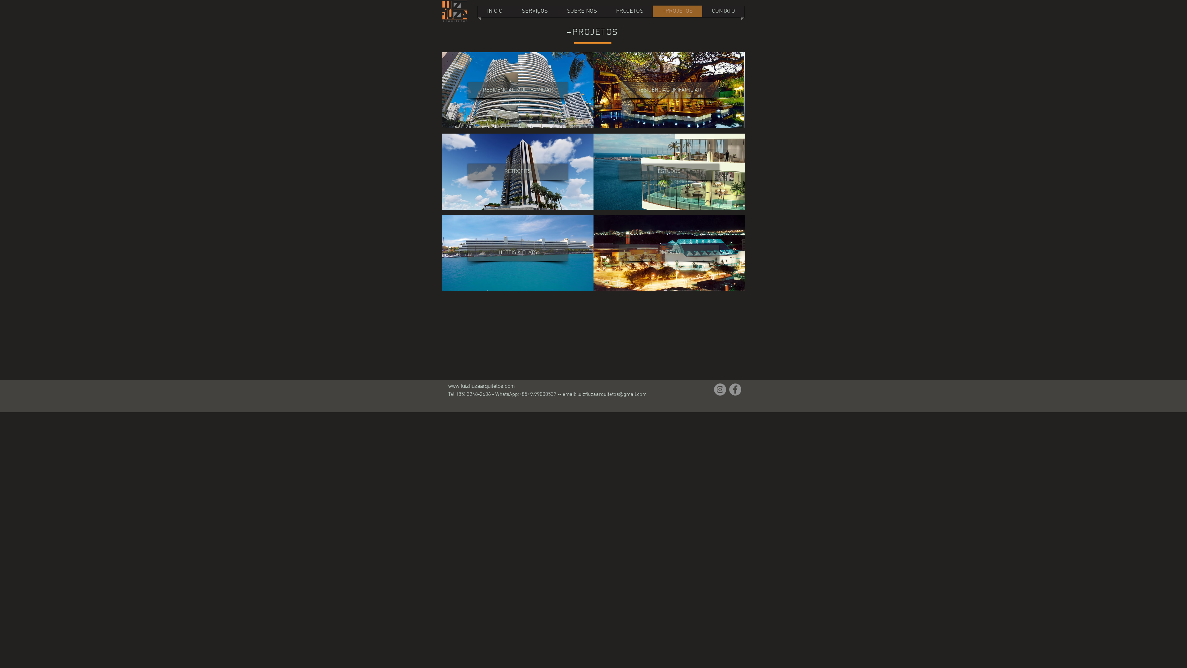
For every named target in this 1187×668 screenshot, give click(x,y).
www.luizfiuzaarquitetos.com (481, 386)
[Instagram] (720, 389)
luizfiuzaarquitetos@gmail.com (612, 395)
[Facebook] (735, 389)
